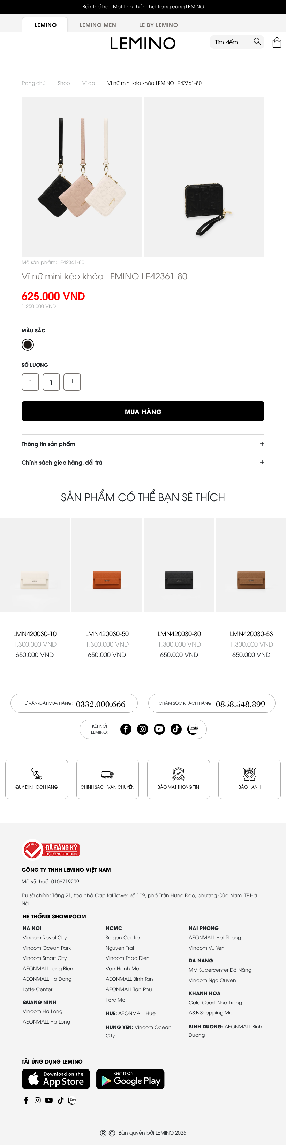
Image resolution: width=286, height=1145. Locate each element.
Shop (64, 82)
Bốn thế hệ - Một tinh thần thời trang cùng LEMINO (143, 6)
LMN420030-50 (107, 633)
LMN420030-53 (251, 633)
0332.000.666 (101, 703)
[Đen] (28, 345)
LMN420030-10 (35, 633)
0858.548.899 (240, 703)
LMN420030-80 (179, 633)
